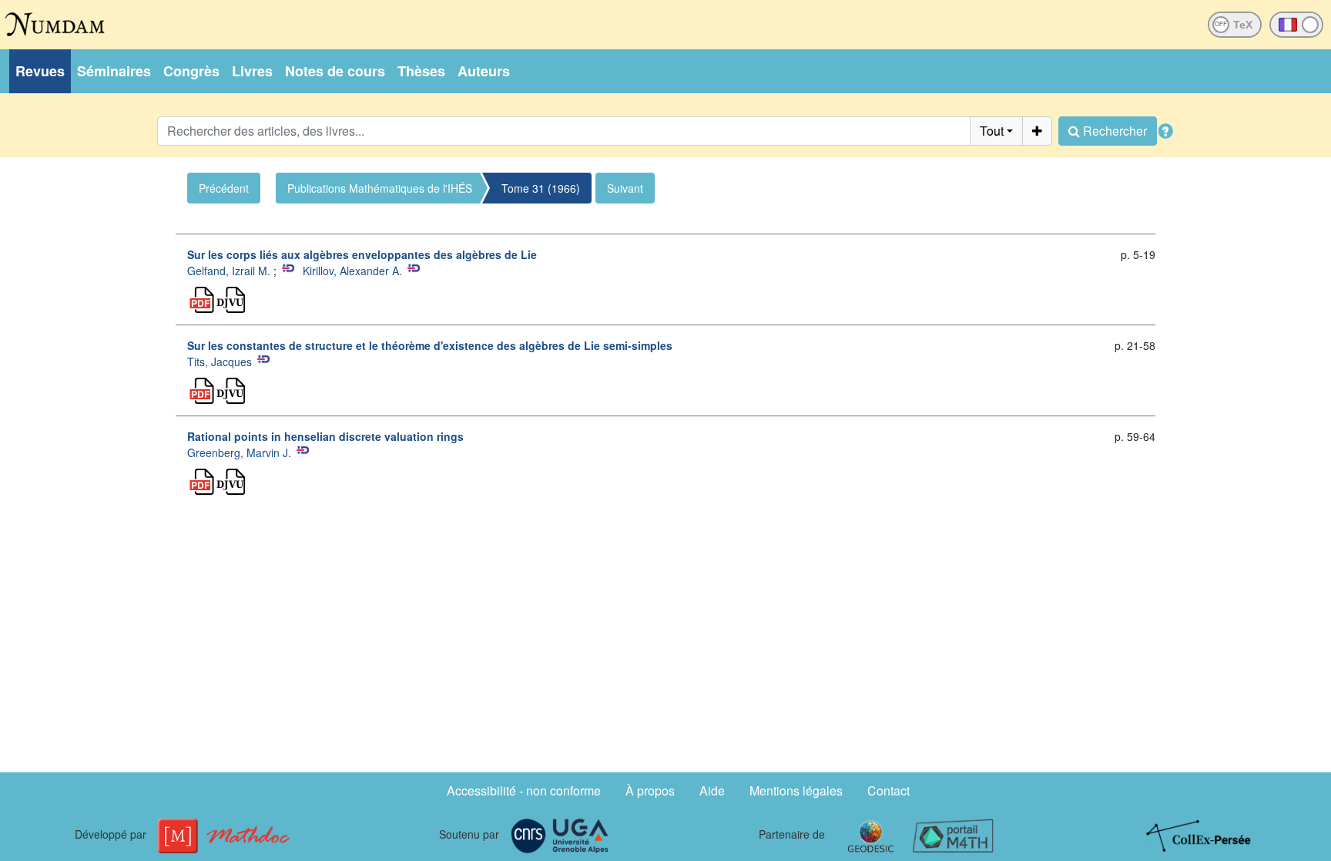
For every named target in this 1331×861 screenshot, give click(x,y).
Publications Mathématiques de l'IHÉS (379, 188)
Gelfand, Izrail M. (228, 270)
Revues (40, 71)
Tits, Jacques (219, 361)
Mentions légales (796, 790)
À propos (650, 790)
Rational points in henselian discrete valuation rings (325, 436)
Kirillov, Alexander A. (352, 270)
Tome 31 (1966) (540, 188)
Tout (992, 131)
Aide (712, 790)
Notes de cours (335, 71)
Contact (888, 790)
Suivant (625, 188)
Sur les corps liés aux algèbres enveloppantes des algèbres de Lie (362, 254)
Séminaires (114, 71)
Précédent (224, 188)
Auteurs (484, 71)
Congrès (191, 71)
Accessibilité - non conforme (524, 790)
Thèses (421, 71)
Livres (252, 71)
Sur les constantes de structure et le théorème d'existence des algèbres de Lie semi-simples (429, 345)
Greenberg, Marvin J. (239, 452)
